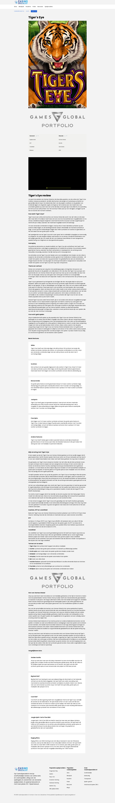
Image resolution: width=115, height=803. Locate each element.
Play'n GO (52, 777)
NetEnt (51, 774)
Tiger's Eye (34, 11)
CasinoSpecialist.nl (19, 11)
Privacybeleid (51, 795)
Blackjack (21, 6)
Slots (15, 6)
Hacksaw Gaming (54, 783)
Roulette (28, 6)
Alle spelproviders (54, 789)
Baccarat (40, 6)
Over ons (37, 795)
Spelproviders (49, 6)
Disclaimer (43, 795)
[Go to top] (112, 799)
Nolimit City (52, 786)
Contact (31, 795)
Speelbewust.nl (60, 795)
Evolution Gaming (54, 780)
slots (27, 11)
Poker (34, 6)
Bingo (68, 787)
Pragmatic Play (53, 771)
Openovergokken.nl (70, 795)
